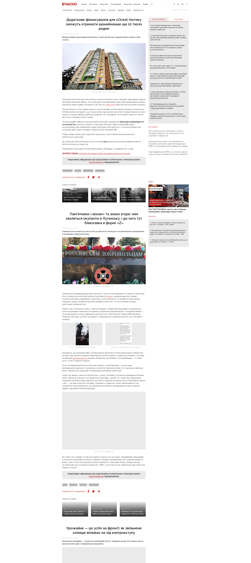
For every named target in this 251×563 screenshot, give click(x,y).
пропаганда (93, 485)
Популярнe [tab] (178, 19)
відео (129, 10)
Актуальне (93, 4)
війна (96, 10)
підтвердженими (80, 358)
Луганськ (83, 485)
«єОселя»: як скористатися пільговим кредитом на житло (104, 153)
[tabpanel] (168, 72)
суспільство (67, 10)
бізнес (89, 10)
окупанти (73, 485)
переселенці (79, 10)
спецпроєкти (138, 10)
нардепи (121, 10)
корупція (111, 10)
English (145, 4)
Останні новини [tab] (158, 19)
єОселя (78, 171)
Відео (150, 182)
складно (109, 296)
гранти (103, 10)
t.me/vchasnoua (96, 162)
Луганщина (100, 171)
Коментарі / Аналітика (132, 4)
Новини (84, 4)
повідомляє (110, 105)
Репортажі (104, 4)
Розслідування (116, 4)
